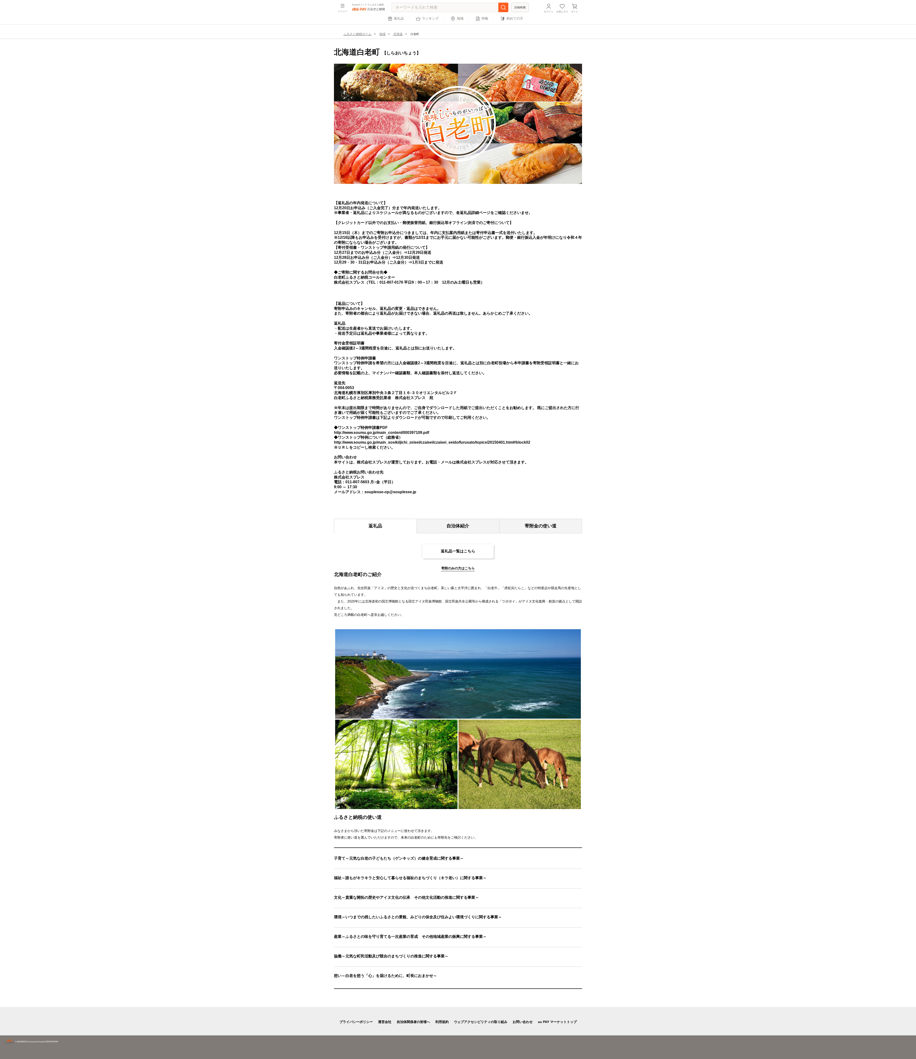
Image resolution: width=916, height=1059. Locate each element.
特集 (485, 18)
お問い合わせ (523, 1022)
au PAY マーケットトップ (557, 1022)
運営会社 (384, 1022)
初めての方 (514, 18)
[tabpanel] (458, 124)
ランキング (430, 18)
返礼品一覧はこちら (458, 551)
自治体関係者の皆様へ (413, 1022)
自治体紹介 (458, 525)
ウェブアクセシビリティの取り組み (480, 1022)
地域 (460, 18)
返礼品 (399, 18)
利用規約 (442, 1022)
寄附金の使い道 (541, 525)
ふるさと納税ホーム (357, 34)
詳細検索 (520, 7)
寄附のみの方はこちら (458, 568)
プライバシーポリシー (356, 1022)
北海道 (398, 34)
